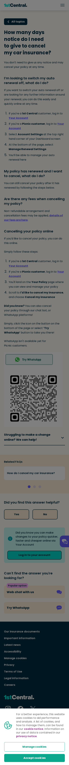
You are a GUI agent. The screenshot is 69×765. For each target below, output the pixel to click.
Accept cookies (34, 758)
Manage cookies (34, 747)
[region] (34, 736)
